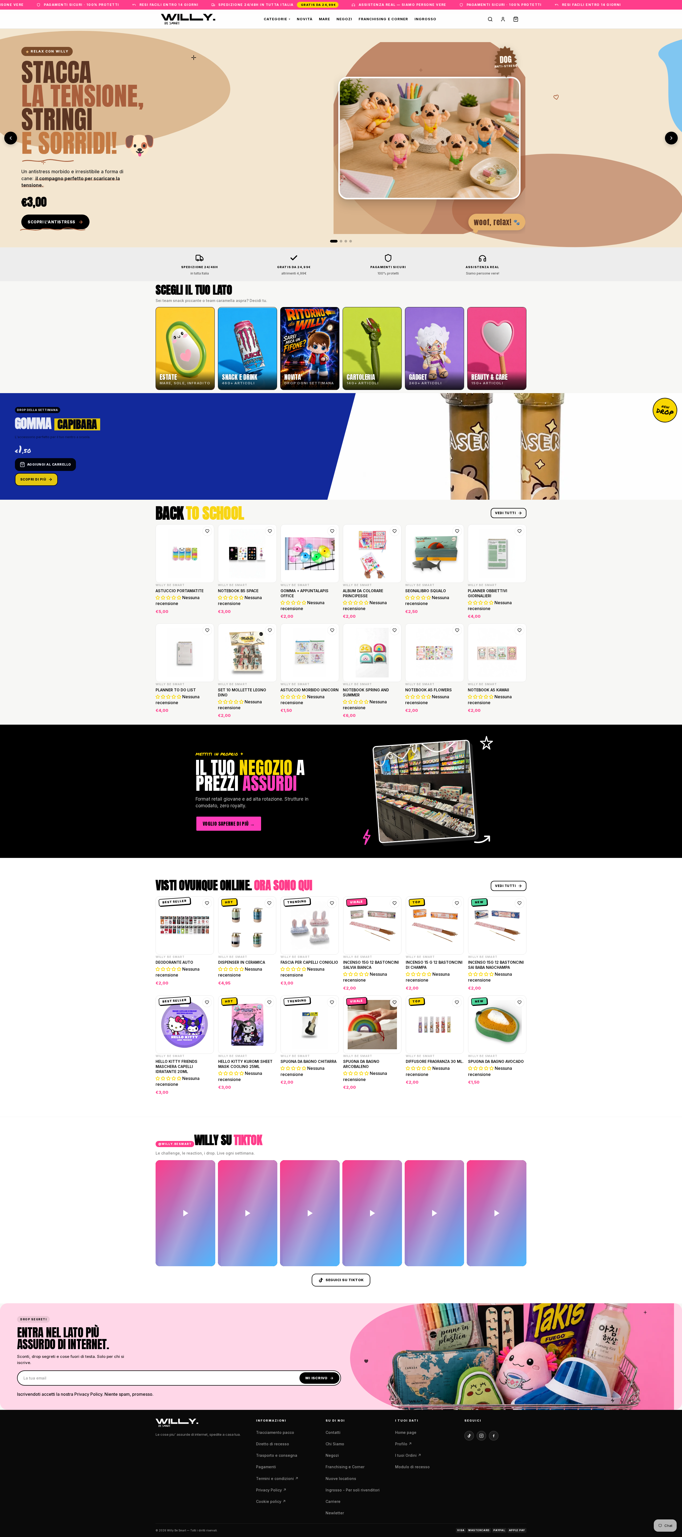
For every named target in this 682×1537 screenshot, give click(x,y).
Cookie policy (271, 1501)
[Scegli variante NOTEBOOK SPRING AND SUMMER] (394, 712)
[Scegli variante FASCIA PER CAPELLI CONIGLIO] (331, 985)
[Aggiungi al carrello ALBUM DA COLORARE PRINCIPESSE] (394, 613)
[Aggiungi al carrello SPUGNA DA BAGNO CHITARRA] (331, 1089)
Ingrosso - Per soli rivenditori (353, 1490)
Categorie (277, 19)
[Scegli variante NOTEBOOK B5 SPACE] (269, 613)
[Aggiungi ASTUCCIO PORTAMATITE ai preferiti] (207, 531)
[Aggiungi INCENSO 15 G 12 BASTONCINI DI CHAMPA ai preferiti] (457, 903)
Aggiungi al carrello (49, 464)
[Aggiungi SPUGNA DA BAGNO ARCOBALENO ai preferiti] (394, 1002)
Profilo (403, 1444)
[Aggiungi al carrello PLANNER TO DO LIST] (206, 712)
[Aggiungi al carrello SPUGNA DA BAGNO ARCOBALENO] (394, 1089)
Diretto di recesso (272, 1444)
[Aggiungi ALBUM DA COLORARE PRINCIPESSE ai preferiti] (394, 531)
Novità (304, 19)
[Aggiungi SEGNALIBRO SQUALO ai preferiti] (457, 531)
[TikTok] (469, 1436)
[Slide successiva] (671, 138)
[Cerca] (490, 19)
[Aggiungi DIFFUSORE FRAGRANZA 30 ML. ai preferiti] (457, 1002)
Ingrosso (425, 19)
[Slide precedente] (10, 138)
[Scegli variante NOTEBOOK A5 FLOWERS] (456, 712)
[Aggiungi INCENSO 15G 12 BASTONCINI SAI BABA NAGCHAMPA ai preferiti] (519, 903)
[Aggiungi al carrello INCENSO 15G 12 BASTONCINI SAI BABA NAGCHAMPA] (519, 985)
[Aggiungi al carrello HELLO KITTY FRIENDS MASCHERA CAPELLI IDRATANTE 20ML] (206, 1089)
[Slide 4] (350, 241)
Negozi (344, 19)
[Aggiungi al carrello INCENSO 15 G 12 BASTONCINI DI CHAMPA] (456, 985)
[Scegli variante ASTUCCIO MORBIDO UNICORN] (331, 712)
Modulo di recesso (412, 1467)
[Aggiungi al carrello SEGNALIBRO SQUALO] (456, 613)
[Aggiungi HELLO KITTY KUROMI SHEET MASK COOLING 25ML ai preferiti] (269, 1002)
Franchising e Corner (383, 19)
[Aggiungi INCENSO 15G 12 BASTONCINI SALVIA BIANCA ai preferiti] (394, 903)
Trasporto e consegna (276, 1455)
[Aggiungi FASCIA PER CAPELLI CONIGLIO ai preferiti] (332, 903)
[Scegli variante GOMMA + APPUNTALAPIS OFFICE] (331, 613)
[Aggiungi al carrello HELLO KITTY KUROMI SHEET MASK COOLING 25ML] (268, 1089)
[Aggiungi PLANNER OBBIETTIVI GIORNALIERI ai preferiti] (519, 531)
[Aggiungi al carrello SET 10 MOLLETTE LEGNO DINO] (269, 712)
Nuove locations (341, 1478)
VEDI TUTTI (505, 513)
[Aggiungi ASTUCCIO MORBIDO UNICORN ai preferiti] (332, 630)
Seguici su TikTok (345, 1280)
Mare (324, 19)
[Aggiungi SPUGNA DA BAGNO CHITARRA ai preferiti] (332, 1002)
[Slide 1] (331, 241)
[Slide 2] (338, 241)
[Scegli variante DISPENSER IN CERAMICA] (268, 985)
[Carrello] (515, 19)
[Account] (503, 19)
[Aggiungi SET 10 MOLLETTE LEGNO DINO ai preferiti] (270, 630)
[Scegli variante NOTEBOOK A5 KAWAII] (519, 712)
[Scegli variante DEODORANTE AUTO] (206, 985)
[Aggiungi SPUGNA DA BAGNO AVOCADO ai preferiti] (519, 1002)
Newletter (335, 1513)
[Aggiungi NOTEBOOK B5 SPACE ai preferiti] (270, 531)
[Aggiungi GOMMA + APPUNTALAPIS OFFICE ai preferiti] (332, 531)
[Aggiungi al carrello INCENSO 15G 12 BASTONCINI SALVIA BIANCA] (394, 985)
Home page (405, 1432)
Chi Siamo (335, 1444)
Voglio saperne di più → (229, 823)
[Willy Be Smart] (188, 19)
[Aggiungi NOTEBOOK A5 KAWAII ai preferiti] (519, 630)
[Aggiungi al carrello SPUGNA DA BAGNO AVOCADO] (519, 1089)
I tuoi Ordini (408, 1455)
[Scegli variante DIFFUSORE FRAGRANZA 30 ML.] (456, 1089)
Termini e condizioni (277, 1478)
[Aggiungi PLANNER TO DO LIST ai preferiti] (207, 630)
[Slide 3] (345, 241)
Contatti (333, 1432)
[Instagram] (481, 1436)
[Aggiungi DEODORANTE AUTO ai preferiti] (207, 903)
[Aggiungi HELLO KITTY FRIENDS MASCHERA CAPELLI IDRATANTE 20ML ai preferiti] (207, 1002)
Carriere (333, 1501)
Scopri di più (33, 479)
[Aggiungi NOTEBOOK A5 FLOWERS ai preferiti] (457, 630)
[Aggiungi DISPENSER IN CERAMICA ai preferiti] (269, 903)
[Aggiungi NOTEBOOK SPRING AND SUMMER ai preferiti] (394, 630)
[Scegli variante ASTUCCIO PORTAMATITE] (206, 613)
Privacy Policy (271, 1490)
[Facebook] (493, 1436)
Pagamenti (266, 1467)
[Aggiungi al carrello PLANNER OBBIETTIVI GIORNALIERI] (519, 613)
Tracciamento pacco (275, 1432)
